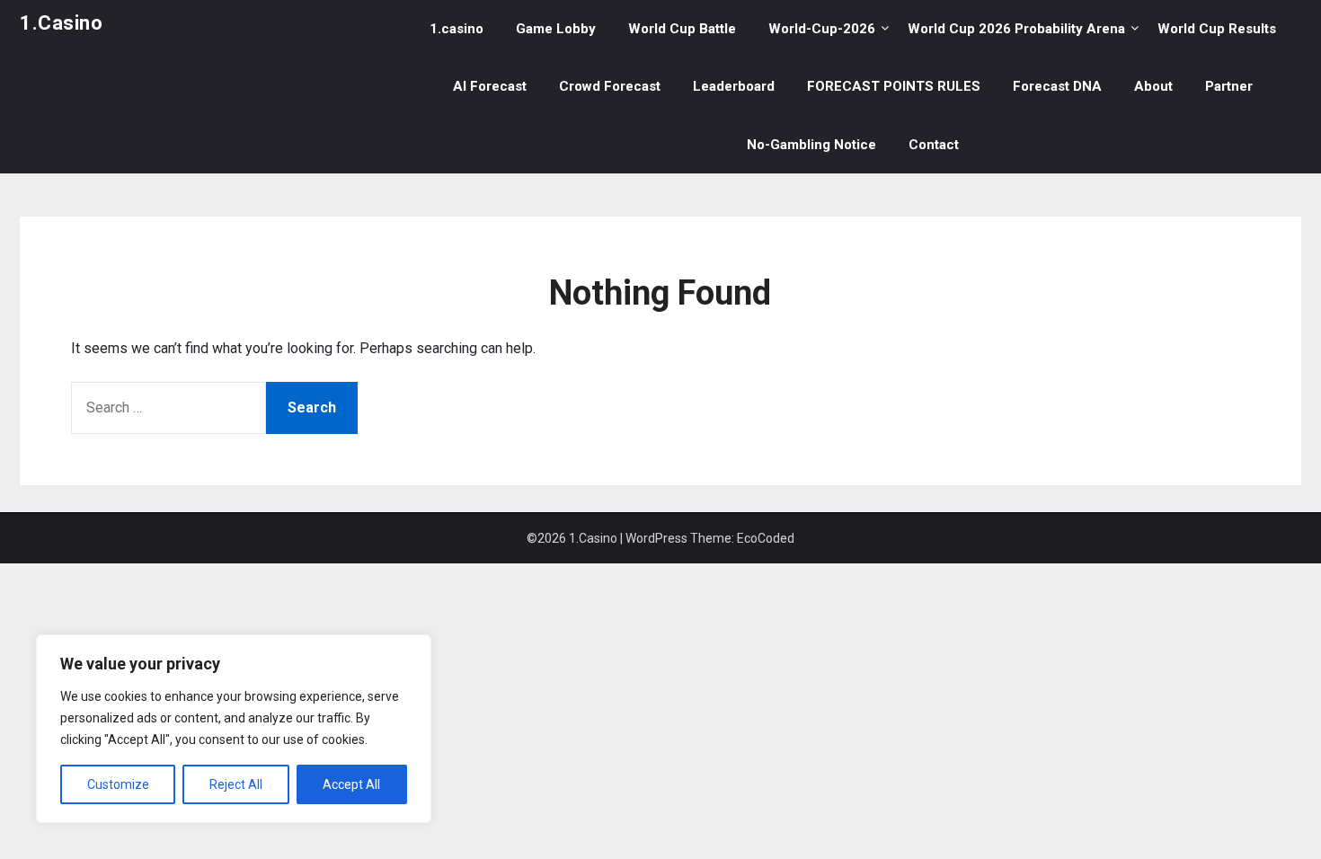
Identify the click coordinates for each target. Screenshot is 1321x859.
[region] (233, 728)
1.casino (456, 29)
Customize (118, 784)
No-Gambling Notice (811, 145)
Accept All (351, 784)
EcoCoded (765, 538)
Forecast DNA (1057, 86)
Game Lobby (556, 29)
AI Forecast (490, 86)
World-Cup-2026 (821, 29)
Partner (1229, 86)
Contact (934, 145)
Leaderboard (734, 86)
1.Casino (61, 23)
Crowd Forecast (609, 86)
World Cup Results (1216, 29)
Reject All (235, 784)
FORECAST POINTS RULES (893, 86)
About (1153, 86)
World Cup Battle (682, 29)
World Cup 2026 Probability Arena (1016, 29)
